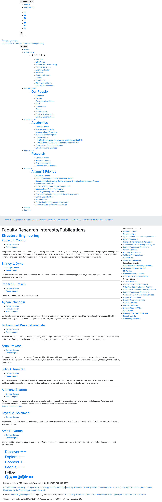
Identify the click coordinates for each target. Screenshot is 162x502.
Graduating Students (131, 319)
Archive (149, 287)
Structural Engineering (20, 235)
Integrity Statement (74, 487)
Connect (12, 462)
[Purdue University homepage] (10, 40)
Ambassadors (41, 111)
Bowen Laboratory (43, 163)
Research (28, 150)
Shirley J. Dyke (12, 263)
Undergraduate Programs (46, 132)
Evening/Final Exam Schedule (135, 313)
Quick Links (27, 2)
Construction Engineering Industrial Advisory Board (57, 194)
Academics (29, 119)
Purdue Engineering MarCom (22, 494)
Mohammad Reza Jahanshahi (23, 325)
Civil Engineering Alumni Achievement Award (54, 178)
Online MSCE (42, 137)
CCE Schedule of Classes (133, 287)
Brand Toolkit (146, 487)
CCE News (40, 62)
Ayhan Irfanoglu (13, 302)
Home (26, 49)
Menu (24, 46)
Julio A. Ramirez (13, 369)
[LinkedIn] (25, 23)
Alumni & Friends (43, 171)
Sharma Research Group (12, 406)
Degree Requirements (132, 297)
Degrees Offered (130, 231)
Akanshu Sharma (14, 390)
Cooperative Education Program (49, 145)
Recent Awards (129, 316)
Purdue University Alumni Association (51, 205)
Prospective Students (45, 129)
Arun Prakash (12, 346)
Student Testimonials (44, 114)
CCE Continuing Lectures (46, 148)
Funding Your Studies (132, 252)
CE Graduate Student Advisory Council (139, 289)
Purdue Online (41, 199)
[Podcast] (25, 28)
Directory (40, 96)
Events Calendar (42, 70)
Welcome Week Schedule (133, 274)
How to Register (130, 303)
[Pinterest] (23, 478)
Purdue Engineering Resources (136, 247)
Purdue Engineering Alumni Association (52, 202)
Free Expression (90, 487)
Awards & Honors (43, 75)
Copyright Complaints (130, 487)
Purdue (27, 5)
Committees (41, 106)
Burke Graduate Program (46, 134)
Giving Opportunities (44, 197)
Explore (11, 457)
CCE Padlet (128, 311)
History (39, 78)
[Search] (21, 33)
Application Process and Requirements (139, 236)
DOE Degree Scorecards (109, 487)
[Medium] (25, 26)
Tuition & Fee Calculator (133, 255)
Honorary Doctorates (45, 183)
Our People (29, 88)
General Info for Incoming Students (137, 266)
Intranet (27, 210)
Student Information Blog (46, 64)
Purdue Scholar (12, 309)
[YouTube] (25, 15)
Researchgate (11, 247)
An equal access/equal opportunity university (46, 487)
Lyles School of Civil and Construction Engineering (23, 43)
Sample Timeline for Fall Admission (137, 242)
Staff (38, 103)
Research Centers (43, 160)
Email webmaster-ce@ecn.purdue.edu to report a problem (121, 494)
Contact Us (40, 80)
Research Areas (42, 158)
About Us (28, 52)
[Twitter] (25, 20)
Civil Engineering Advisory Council (50, 191)
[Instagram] (25, 12)
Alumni (38, 109)
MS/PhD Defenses (130, 305)
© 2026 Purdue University (14, 487)
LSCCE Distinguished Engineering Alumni (53, 186)
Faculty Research (130, 250)
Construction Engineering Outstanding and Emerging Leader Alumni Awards (67, 181)
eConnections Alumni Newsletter (49, 189)
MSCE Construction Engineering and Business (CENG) (59, 140)
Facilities (39, 72)
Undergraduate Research (46, 166)
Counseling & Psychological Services (138, 295)
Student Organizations (45, 117)
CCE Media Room (43, 67)
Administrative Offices (45, 101)
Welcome (39, 59)
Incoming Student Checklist (134, 268)
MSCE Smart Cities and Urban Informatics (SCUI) (57, 142)
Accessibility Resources (74, 494)
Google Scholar (12, 244)
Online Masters (129, 234)
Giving (27, 207)
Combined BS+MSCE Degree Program (139, 244)
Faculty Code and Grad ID (134, 300)
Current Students (130, 281)
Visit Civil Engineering (132, 260)
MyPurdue (127, 271)
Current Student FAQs (132, 308)
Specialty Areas (42, 127)
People (11, 467)
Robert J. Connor (14, 240)
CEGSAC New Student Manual (135, 276)
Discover (12, 452)
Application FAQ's (130, 239)
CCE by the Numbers (44, 86)
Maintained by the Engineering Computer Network (24, 490)
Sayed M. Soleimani (16, 413)
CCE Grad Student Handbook (135, 284)
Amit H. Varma (12, 431)
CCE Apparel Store (44, 83)
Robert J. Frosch (14, 284)
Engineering (29, 7)
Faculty (39, 98)
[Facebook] (25, 18)
